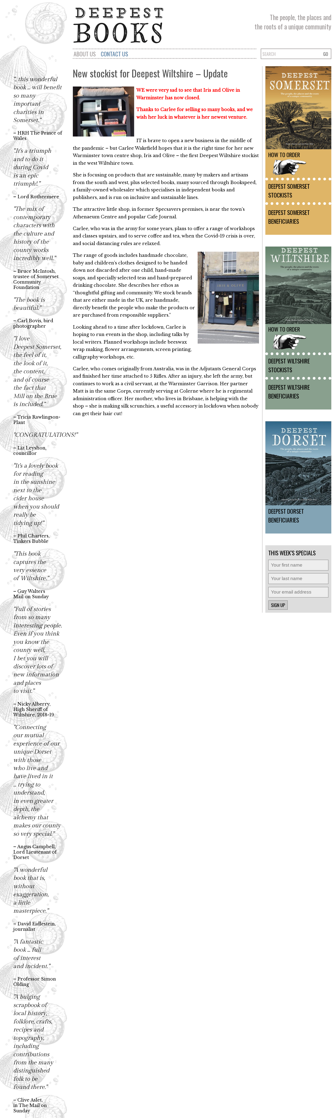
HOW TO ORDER (284, 154)
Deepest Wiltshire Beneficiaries (289, 391)
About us (85, 53)
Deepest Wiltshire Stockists (289, 365)
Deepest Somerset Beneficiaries (289, 216)
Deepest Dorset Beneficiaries (286, 515)
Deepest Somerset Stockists (289, 190)
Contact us (114, 53)
